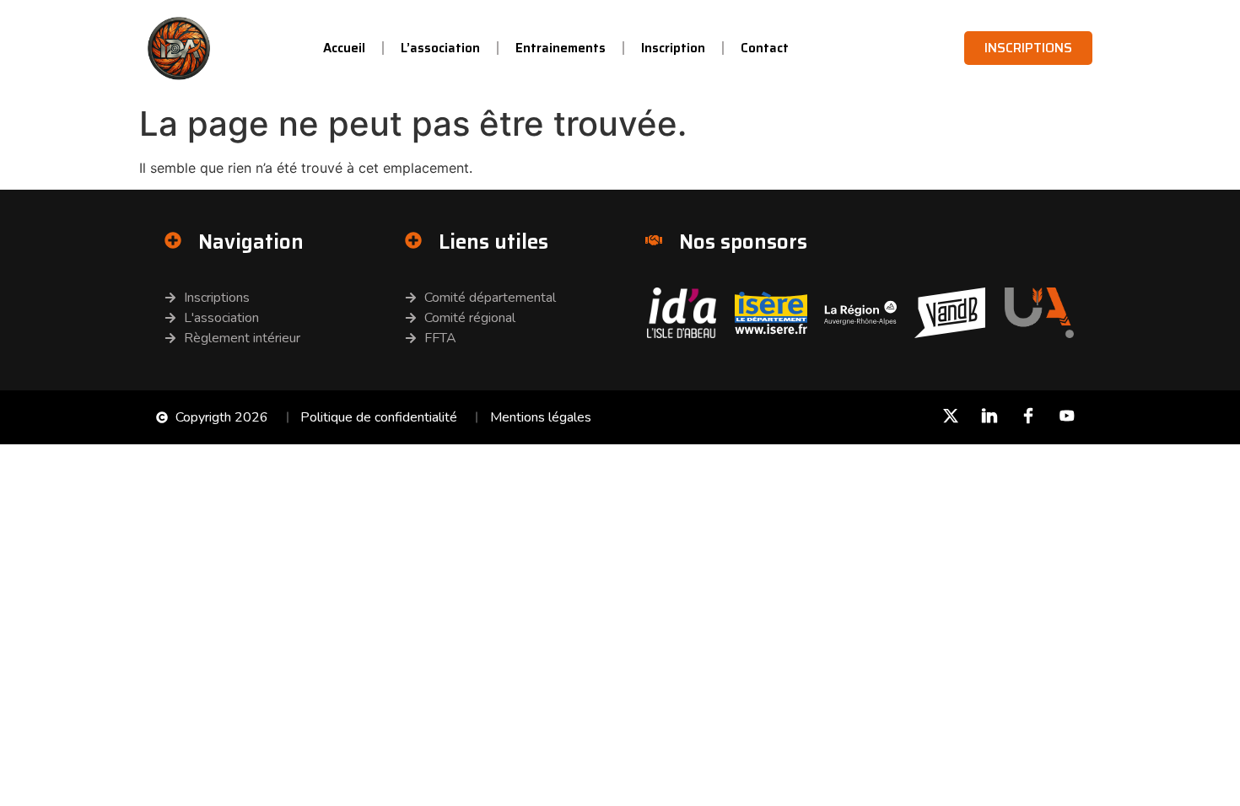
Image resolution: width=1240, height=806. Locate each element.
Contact (765, 48)
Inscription (673, 48)
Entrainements (560, 48)
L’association (440, 48)
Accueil (344, 48)
